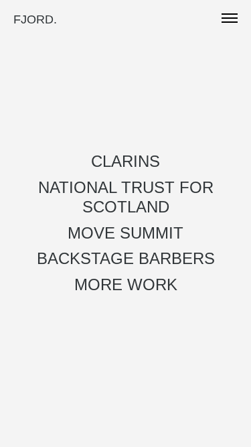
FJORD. (35, 19)
